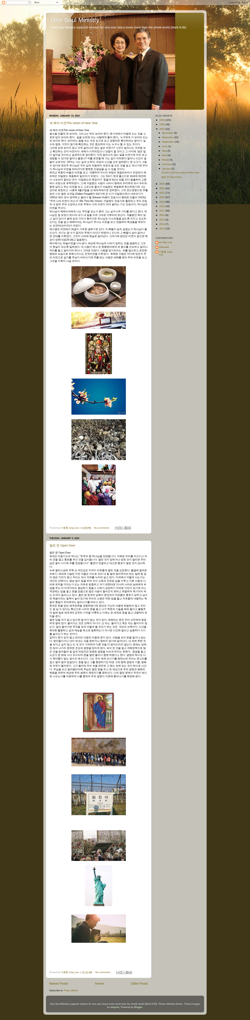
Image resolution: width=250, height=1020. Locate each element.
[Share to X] (123, 528)
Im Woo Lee (165, 242)
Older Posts (139, 983)
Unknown (164, 247)
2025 (162, 124)
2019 (162, 202)
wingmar (114, 1007)
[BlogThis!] (119, 528)
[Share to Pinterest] (129, 528)
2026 (162, 120)
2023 (162, 184)
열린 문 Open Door (62, 545)
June (165, 146)
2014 (162, 224)
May (164, 151)
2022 (162, 188)
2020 (162, 197)
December (168, 133)
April (165, 155)
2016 (162, 215)
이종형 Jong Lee (165, 253)
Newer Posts (58, 983)
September (168, 142)
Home (99, 983)
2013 (162, 228)
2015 (162, 219)
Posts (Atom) (71, 990)
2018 (162, 206)
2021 (162, 193)
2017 (162, 210)
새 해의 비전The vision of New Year (73, 123)
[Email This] (116, 528)
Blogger (138, 1007)
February (167, 164)
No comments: (102, 528)
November (168, 137)
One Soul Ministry (75, 20)
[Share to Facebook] (126, 528)
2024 (162, 129)
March (166, 160)
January (166, 168)
